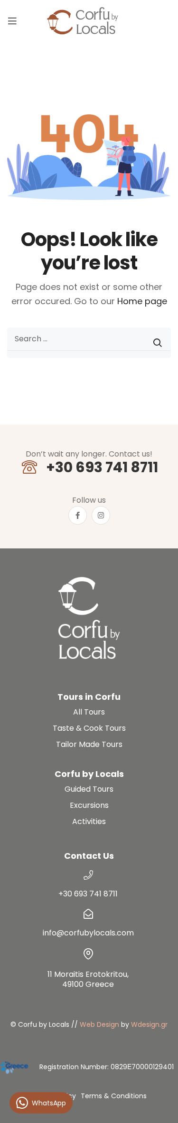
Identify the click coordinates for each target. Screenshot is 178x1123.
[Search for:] (89, 343)
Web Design (99, 1024)
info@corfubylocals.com (88, 932)
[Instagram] (101, 515)
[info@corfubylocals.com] (88, 914)
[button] (159, 1104)
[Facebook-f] (77, 515)
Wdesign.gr (149, 1024)
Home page (142, 301)
